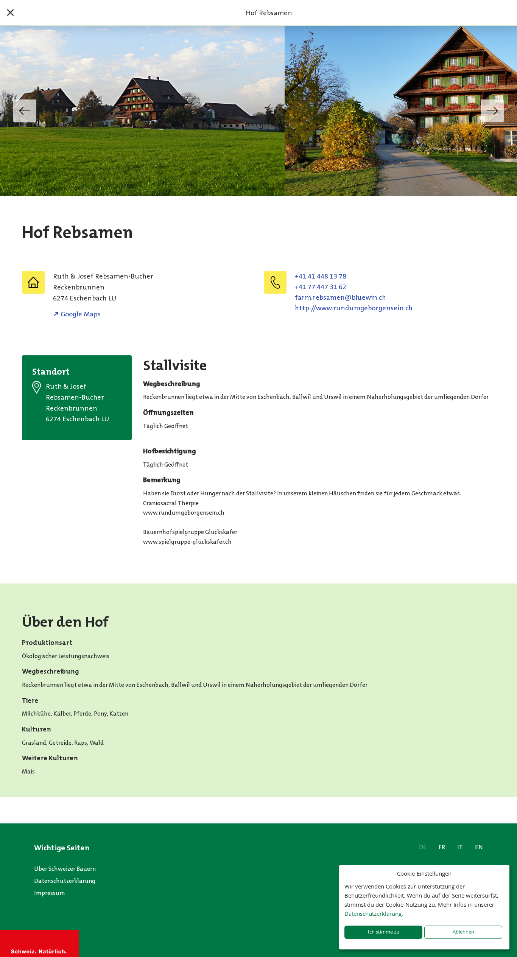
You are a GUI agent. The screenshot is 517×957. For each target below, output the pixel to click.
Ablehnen (463, 932)
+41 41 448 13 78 (320, 276)
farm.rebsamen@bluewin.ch (340, 297)
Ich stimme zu (383, 932)
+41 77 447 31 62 (320, 286)
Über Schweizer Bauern (65, 869)
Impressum (49, 893)
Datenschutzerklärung (64, 881)
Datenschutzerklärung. (373, 913)
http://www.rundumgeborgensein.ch (354, 308)
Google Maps (81, 314)
